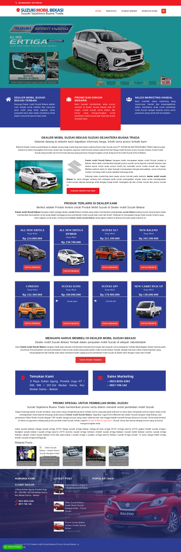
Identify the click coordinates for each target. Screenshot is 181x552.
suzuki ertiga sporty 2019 (51, 432)
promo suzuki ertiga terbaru (80, 432)
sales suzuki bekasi (24, 429)
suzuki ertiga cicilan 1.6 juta (132, 435)
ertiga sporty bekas (106, 435)
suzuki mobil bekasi (134, 432)
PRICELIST (111, 11)
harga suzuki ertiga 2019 (48, 429)
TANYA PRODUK (32, 267)
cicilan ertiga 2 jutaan (83, 435)
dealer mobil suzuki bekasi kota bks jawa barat (47, 435)
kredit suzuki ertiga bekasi (109, 432)
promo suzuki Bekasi (126, 212)
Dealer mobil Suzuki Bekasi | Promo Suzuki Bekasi (53, 544)
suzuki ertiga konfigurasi (34, 437)
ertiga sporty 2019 (127, 429)
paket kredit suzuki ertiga (152, 429)
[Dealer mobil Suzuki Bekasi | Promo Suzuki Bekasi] (40, 11)
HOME (98, 11)
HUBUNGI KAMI (149, 11)
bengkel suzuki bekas (26, 432)
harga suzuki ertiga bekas (76, 429)
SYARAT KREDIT (129, 11)
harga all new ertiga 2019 (103, 429)
